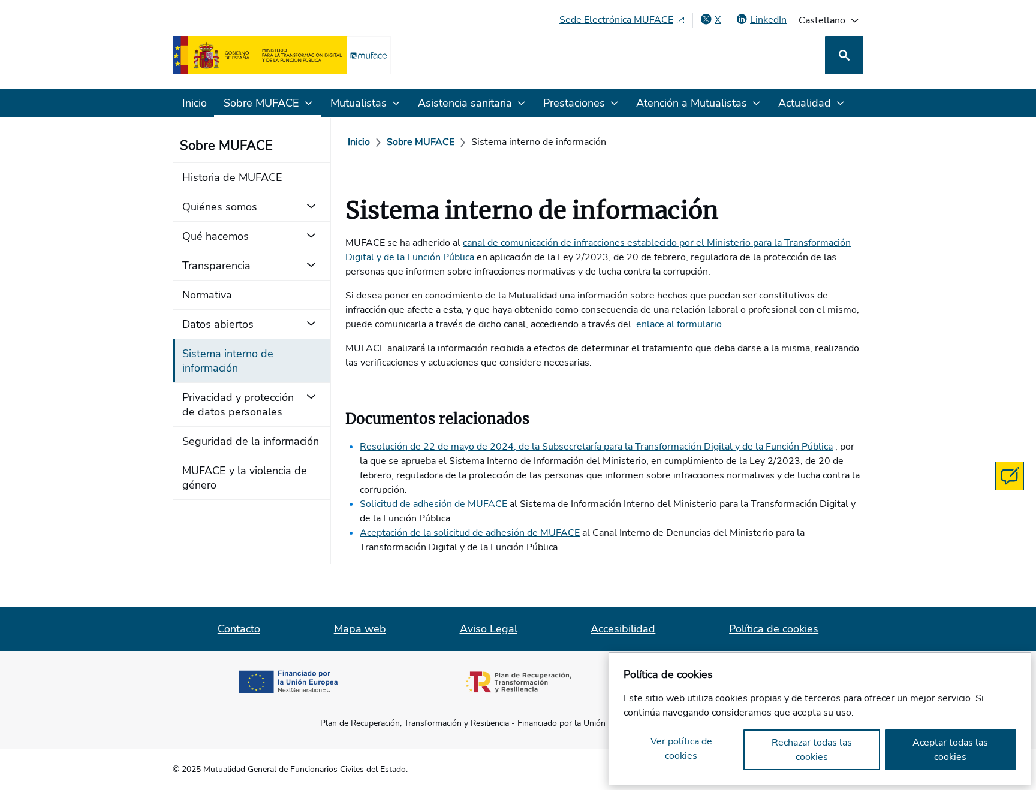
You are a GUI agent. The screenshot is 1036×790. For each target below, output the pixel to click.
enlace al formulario (679, 324)
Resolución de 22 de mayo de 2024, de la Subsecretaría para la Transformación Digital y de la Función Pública (596, 446)
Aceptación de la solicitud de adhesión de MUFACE (470, 532)
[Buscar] (844, 55)
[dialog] (820, 718)
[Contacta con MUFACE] (1009, 476)
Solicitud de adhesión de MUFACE (433, 504)
